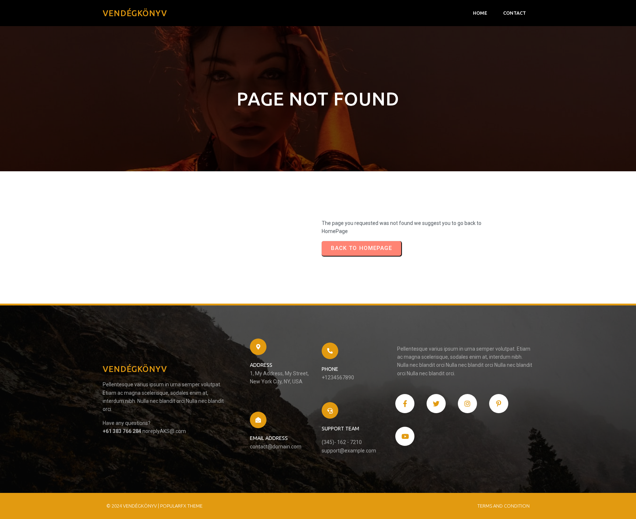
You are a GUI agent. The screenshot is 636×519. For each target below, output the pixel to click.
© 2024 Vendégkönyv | (133, 505)
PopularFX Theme (181, 505)
